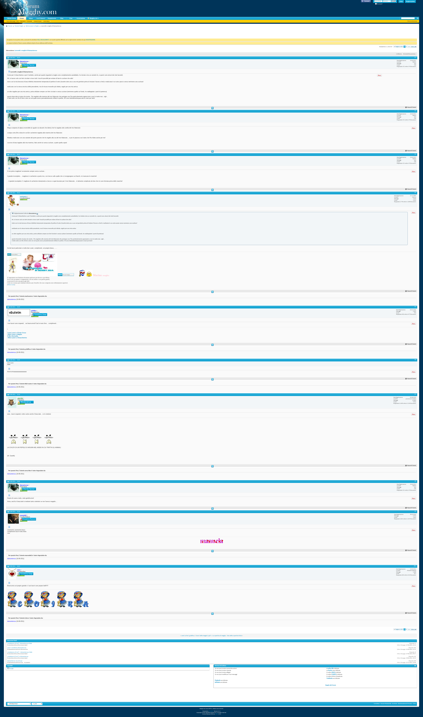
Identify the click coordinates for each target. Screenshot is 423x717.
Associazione (81, 18)
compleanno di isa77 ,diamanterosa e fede (19, 643)
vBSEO (216, 714)
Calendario (23, 21)
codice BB (330, 668)
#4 (415, 192)
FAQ (17, 21)
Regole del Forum (330, 685)
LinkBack (398, 54)
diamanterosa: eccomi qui (14, 661)
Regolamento (52, 18)
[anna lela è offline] (12, 402)
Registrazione (410, 1)
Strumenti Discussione (408, 54)
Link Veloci (46, 21)
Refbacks (217, 682)
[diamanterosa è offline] (13, 64)
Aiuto (401, 1)
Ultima (413, 47)
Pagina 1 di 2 (399, 46)
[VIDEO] (334, 674)
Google (11, 668)
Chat (70, 18)
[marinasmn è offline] (13, 200)
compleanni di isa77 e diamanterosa (17, 656)
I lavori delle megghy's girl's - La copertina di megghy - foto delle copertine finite (219, 635)
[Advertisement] (46, 32)
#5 (415, 306)
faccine (330, 670)
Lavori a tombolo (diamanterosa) (16, 648)
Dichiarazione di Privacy (405, 703)
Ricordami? (380, 4)
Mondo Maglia (19, 26)
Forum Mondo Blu (386, 703)
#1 (415, 57)
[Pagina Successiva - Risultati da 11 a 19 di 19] (409, 47)
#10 (415, 566)
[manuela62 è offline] (13, 519)
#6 (415, 359)
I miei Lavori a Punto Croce (16, 333)
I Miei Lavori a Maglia (14, 334)
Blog (61, 18)
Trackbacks (330, 678)
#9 (415, 511)
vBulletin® (211, 711)
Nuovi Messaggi (11, 21)
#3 (415, 154)
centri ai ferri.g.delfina (187, 635)
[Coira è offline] (12, 573)
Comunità (29, 21)
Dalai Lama (11, 284)
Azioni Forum (37, 21)
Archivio (394, 703)
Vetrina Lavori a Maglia (32, 26)
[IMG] (333, 672)
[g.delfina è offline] (19, 312)
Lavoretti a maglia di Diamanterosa (26, 50)
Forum (22, 18)
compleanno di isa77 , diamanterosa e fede (19, 652)
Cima (414, 703)
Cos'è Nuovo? (40, 18)
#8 (415, 481)
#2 (415, 111)
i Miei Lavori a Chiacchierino (17, 338)
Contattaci (377, 703)
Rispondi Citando (411, 107)
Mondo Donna (11, 18)
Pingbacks (218, 680)
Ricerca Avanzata (412, 21)
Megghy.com (94, 18)
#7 (415, 394)
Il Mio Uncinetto (12, 336)
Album (31, 18)
